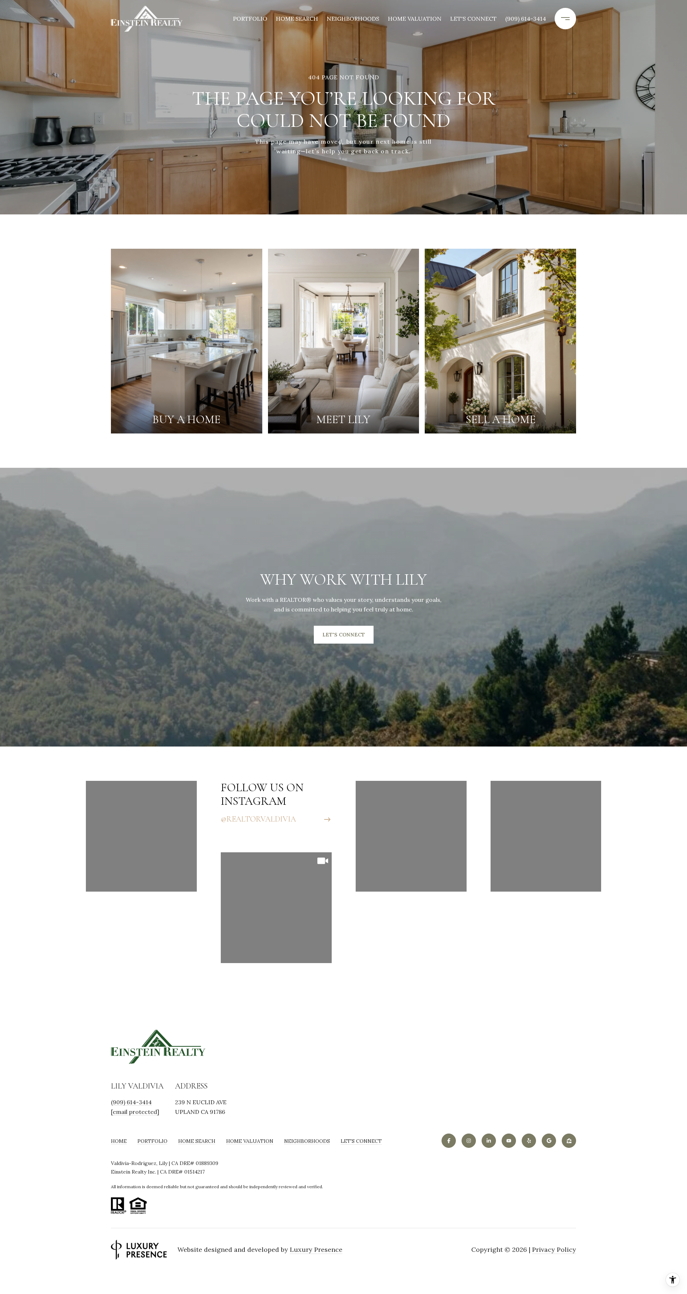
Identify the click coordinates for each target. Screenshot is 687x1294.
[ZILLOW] (569, 1141)
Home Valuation (415, 18)
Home (119, 1141)
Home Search (297, 18)
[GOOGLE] (549, 1141)
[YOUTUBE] (509, 1141)
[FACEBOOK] (449, 1141)
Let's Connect (361, 1141)
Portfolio (250, 18)
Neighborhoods (353, 18)
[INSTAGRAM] (469, 1141)
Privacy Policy (554, 1250)
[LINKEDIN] (489, 1141)
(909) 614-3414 (525, 18)
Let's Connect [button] (343, 634)
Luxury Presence (316, 1250)
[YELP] (529, 1141)
